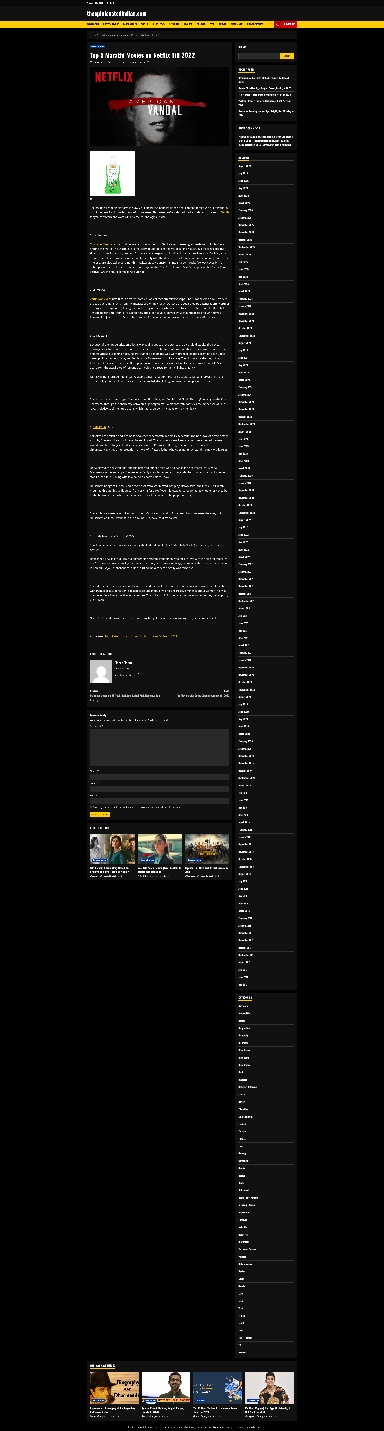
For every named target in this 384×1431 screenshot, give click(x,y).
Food (240, 1146)
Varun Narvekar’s (100, 299)
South (241, 1278)
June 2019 (243, 800)
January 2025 (244, 306)
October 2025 (245, 240)
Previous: (125, 695)
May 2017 (242, 984)
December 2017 (246, 933)
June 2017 (243, 977)
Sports (241, 1286)
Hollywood (243, 1190)
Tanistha (144, 876)
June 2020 (243, 711)
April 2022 (243, 549)
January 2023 (244, 483)
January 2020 (245, 748)
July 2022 (243, 527)
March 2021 (244, 645)
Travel (222, 24)
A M (94, 1416)
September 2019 (246, 778)
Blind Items (158, 24)
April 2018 (243, 903)
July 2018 (243, 881)
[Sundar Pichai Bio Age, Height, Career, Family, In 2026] (166, 1388)
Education (243, 1109)
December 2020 (246, 667)
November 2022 (246, 498)
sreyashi (251, 1416)
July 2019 (243, 793)
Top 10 (144, 24)
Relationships (245, 1264)
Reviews (242, 1271)
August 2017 (244, 962)
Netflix (225, 212)
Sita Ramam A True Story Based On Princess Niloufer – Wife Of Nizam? (109, 870)
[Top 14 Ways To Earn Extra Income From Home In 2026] (218, 1388)
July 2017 (242, 969)
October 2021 (245, 593)
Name (94, 771)
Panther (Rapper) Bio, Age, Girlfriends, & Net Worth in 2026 (267, 1410)
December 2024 (246, 313)
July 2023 (243, 439)
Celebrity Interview (247, 1087)
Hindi (241, 1183)
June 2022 (243, 534)
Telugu (241, 1315)
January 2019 (244, 837)
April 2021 (243, 638)
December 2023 (246, 402)
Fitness (242, 1138)
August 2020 (244, 697)
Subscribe (289, 24)
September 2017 (246, 955)
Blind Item (243, 1057)
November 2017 (246, 940)
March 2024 (244, 380)
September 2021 (246, 601)
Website (94, 795)
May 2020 (243, 719)
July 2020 (243, 704)
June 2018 (243, 888)
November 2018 (246, 852)
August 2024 (244, 343)
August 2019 (244, 785)
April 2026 (243, 195)
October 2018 (245, 859)
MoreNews (239, 1427)
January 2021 (244, 660)
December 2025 (246, 225)
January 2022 (244, 571)
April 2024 (243, 372)
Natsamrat (99, 426)
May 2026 (243, 188)
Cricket (201, 24)
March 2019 (244, 822)
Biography (243, 1035)
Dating (241, 1102)
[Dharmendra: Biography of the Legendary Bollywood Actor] (114, 1388)
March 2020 (244, 734)
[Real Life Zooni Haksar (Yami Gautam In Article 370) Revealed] (160, 849)
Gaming (242, 1153)
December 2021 (246, 579)
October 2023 (245, 416)
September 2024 (246, 335)
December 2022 (246, 490)
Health (241, 1175)
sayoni (95, 876)
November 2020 (246, 675)
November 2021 (246, 586)
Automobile (244, 1013)
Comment (96, 726)
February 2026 (245, 210)
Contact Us (93, 24)
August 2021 (244, 608)
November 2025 (246, 232)
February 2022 (245, 564)
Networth (174, 24)
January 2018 (244, 925)
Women (242, 1352)
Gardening (243, 1160)
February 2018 (245, 918)
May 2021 (243, 630)
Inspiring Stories (246, 1205)
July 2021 (243, 616)
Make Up (242, 1227)
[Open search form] (271, 24)
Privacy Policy (255, 24)
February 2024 (245, 387)
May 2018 (243, 896)
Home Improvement (248, 1197)
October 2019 (245, 770)
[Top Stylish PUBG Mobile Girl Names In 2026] (207, 849)
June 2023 (243, 446)
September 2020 (246, 689)
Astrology (243, 1006)
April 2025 (243, 284)
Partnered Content (247, 1249)
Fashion (242, 1124)
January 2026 (245, 217)
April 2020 (243, 726)
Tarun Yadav (99, 62)
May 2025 (243, 276)
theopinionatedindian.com (117, 13)
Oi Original (243, 1242)
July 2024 (243, 350)
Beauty (241, 1020)
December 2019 (246, 756)
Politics (242, 1256)
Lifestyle (242, 1220)
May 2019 (243, 807)
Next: (203, 693)
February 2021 (245, 652)
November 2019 (246, 763)
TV (239, 1345)
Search (242, 47)
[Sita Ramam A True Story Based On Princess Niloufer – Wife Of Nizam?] (112, 849)
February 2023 (245, 475)
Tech (212, 24)
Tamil (240, 1301)
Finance (188, 24)
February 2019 (245, 829)
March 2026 (244, 203)
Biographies (130, 24)
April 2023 (243, 461)
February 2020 (245, 741)
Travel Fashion (245, 1338)
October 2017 (244, 947)
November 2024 (246, 321)
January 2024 (244, 394)
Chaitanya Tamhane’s (103, 244)
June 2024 (243, 358)
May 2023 (243, 453)
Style (240, 1293)
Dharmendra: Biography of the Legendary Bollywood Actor (112, 1410)
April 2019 (243, 815)
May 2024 (243, 365)
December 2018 (246, 844)
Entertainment (111, 24)
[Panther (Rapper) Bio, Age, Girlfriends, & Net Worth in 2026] (269, 1388)
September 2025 (246, 247)
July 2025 (243, 262)
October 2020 (245, 682)
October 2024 (245, 328)
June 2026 (243, 180)
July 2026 (243, 173)
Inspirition (243, 1212)
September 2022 (246, 512)
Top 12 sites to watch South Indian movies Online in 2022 (141, 636)
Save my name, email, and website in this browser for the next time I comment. (137, 807)
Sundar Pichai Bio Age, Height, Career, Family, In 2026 (264, 88)
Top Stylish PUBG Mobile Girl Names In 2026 (206, 870)
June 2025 (243, 269)
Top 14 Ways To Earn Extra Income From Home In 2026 (264, 94)
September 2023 (246, 424)
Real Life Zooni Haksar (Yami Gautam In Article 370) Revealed (159, 870)
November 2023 (246, 409)
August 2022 (244, 520)
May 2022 (243, 542)
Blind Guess (244, 1050)
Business (242, 1079)
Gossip (241, 1168)
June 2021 (243, 623)
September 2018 (246, 866)
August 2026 (244, 166)
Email (94, 783)
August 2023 (244, 431)
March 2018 (244, 911)
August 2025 (244, 254)
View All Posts (127, 675)
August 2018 (244, 874)
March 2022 (244, 557)
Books (241, 1072)
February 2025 (245, 298)
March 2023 (244, 468)
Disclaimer (237, 24)
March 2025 (244, 291)
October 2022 (245, 505)
